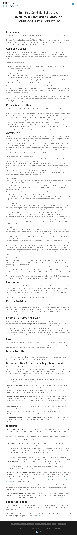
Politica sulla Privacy (43, 523)
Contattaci (61, 523)
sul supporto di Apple (44, 479)
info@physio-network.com (59, 497)
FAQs (54, 523)
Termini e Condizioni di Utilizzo (23, 523)
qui (40, 516)
